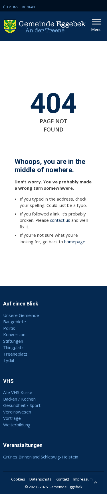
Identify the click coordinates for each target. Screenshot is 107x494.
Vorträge (12, 418)
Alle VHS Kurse (17, 392)
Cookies (18, 479)
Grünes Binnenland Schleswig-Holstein (40, 457)
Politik (9, 328)
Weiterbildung (17, 425)
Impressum (83, 479)
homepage (74, 241)
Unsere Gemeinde (21, 315)
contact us (60, 220)
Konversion (14, 334)
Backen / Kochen (19, 399)
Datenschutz (40, 479)
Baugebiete (14, 321)
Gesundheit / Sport (22, 405)
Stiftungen (13, 341)
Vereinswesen (17, 412)
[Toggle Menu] (96, 21)
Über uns (10, 7)
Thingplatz (13, 347)
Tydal (8, 360)
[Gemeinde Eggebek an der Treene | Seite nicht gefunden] (46, 26)
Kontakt (28, 7)
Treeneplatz (15, 354)
